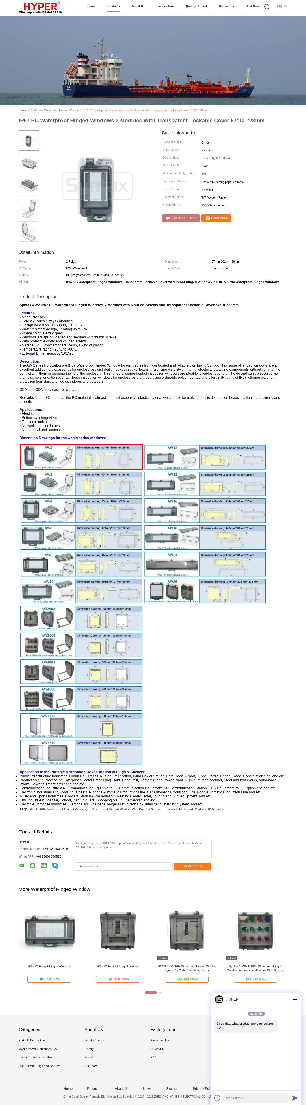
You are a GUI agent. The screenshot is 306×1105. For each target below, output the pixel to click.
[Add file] (217, 1098)
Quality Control (196, 6)
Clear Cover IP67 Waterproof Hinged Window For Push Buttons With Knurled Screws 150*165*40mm (255, 969)
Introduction (92, 1040)
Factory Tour (165, 6)
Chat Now (252, 6)
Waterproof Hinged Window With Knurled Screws (126, 809)
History (89, 1049)
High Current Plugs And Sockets (39, 1066)
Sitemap (172, 1088)
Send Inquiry (192, 866)
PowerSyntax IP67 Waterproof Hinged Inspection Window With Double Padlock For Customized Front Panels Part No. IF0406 (118, 969)
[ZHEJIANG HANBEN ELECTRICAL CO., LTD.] (40, 8)
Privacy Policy (203, 1088)
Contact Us (226, 6)
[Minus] (294, 999)
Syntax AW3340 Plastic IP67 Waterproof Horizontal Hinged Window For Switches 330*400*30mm (186, 969)
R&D (153, 1057)
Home (91, 6)
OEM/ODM (157, 1049)
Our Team (90, 1066)
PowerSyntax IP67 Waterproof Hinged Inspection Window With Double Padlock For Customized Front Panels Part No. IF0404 (49, 969)
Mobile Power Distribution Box (38, 1049)
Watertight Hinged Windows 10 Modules (196, 809)
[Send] (294, 1098)
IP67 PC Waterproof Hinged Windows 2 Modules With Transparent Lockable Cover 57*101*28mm (145, 110)
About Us (138, 6)
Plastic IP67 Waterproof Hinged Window (58, 809)
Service (89, 1057)
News (147, 1088)
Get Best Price (183, 218)
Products (113, 6)
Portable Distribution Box (35, 1040)
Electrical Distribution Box (35, 1057)
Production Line (160, 1040)
